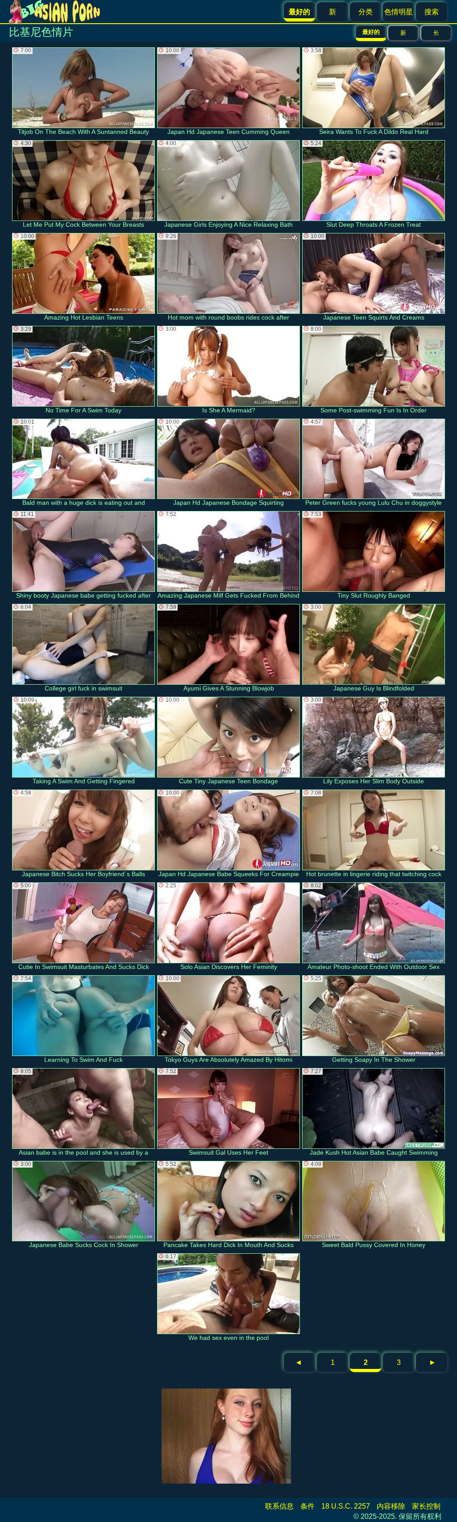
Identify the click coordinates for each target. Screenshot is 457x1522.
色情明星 (398, 12)
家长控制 (426, 1506)
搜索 (431, 12)
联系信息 (279, 1506)
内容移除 (391, 1506)
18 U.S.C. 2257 (345, 1506)
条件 (307, 1506)
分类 (365, 12)
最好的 (371, 32)
